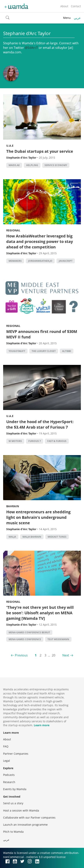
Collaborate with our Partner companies (29, 817)
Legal (6, 761)
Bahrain (12, 506)
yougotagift (17, 351)
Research (9, 782)
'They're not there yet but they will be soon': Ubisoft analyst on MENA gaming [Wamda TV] (40, 613)
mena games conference (25, 639)
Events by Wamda (14, 789)
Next (65, 655)
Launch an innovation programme (25, 824)
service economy (56, 165)
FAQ (5, 746)
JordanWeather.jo (40, 261)
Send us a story (13, 803)
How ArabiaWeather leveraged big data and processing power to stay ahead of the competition (39, 241)
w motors (15, 441)
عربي (77, 17)
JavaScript (65, 261)
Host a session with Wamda (21, 810)
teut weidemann (58, 639)
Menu (67, 18)
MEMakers (15, 261)
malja (12, 536)
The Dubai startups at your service (39, 151)
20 (53, 655)
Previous (21, 655)
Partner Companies (15, 753)
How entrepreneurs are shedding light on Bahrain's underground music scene (38, 517)
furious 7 (34, 441)
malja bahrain (31, 536)
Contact (76, 6)
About (64, 6)
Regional (13, 230)
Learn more (41, 725)
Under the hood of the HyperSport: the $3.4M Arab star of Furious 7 (40, 424)
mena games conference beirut (29, 632)
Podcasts (9, 775)
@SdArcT (31, 47)
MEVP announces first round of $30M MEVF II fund (41, 334)
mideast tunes (57, 536)
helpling (32, 165)
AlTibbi (66, 351)
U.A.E (9, 145)
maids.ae (14, 165)
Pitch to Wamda (13, 831)
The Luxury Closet (44, 351)
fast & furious (56, 441)
